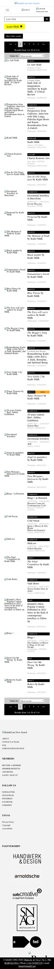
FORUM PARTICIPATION (13, 748)
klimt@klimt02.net (27, 966)
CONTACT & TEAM (10, 742)
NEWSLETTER (8, 792)
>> (43, 43)
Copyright (6, 825)
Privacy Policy (8, 822)
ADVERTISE (7, 772)
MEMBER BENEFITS (11, 768)
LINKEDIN (7, 805)
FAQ (4, 745)
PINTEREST (7, 798)
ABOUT (5, 738)
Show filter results (13, 36)
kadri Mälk (13, 26)
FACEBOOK (7, 802)
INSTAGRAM (8, 795)
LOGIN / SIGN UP (10, 775)
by (38, 316)
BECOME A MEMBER (11, 765)
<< (10, 43)
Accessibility (7, 828)
